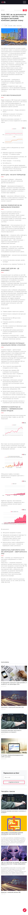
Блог (3, 10)
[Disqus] (14, 603)
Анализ (10, 25)
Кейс (14, 25)
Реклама (19, 25)
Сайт (5, 25)
